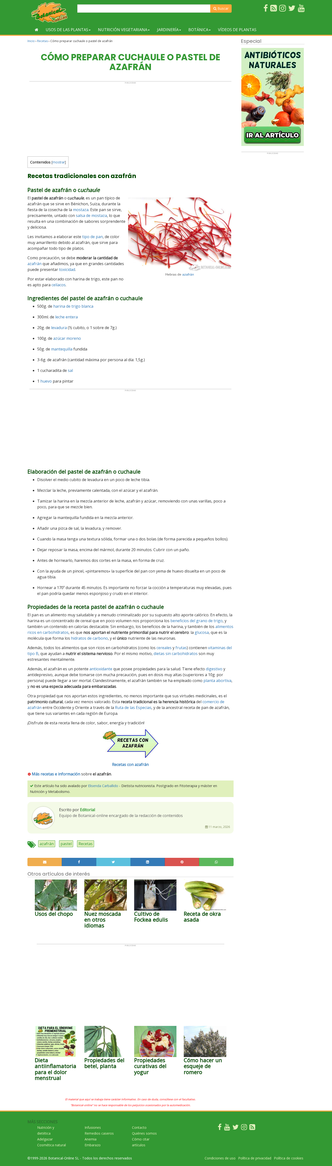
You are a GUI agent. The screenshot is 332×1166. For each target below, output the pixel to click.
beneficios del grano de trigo (196, 620)
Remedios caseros (99, 1133)
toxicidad (67, 269)
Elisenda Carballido (103, 785)
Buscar (222, 8)
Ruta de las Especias (133, 707)
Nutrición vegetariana (122, 29)
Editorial (87, 809)
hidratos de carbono (89, 638)
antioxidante (100, 669)
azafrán (188, 274)
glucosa (202, 632)
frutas (181, 647)
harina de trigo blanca (73, 306)
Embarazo (93, 1145)
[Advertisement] (130, 118)
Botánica (198, 29)
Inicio (31, 41)
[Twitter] (235, 1128)
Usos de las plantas (67, 29)
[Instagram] (244, 1128)
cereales (164, 647)
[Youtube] (227, 1128)
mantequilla (61, 349)
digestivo (214, 669)
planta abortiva (217, 680)
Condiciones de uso (220, 1158)
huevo (46, 381)
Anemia (90, 1139)
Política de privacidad (254, 1158)
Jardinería (168, 29)
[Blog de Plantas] (252, 1128)
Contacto (139, 1127)
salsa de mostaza (91, 215)
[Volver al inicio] (36, 30)
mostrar (58, 162)
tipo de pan (92, 236)
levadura (59, 327)
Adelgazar (45, 1139)
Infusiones (93, 1127)
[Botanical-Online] (50, 12)
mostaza (80, 209)
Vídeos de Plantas (237, 29)
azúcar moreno (67, 338)
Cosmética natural (51, 1145)
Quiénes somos (144, 1133)
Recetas (42, 41)
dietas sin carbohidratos (176, 653)
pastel (66, 843)
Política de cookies (288, 1158)
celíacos (59, 284)
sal (70, 370)
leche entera (66, 317)
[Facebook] (220, 1128)
